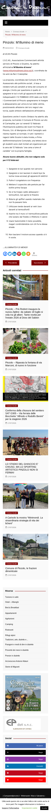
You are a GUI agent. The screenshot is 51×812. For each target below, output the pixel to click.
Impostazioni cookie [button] (29, 808)
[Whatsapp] (24, 254)
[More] (28, 254)
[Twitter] (10, 254)
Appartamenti (10, 613)
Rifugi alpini (10, 635)
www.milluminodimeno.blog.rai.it (18, 70)
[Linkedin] (14, 254)
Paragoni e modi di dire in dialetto (19, 644)
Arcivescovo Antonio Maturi (16, 661)
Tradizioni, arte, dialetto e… (16, 640)
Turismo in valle (12, 597)
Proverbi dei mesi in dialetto (17, 650)
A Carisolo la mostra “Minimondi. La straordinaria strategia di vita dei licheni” (24, 520)
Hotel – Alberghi (12, 602)
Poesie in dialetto (12, 656)
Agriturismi (9, 619)
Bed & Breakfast (12, 608)
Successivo (38, 263)
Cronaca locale (23, 48)
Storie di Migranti (12, 667)
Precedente (12, 263)
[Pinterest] (19, 254)
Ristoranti (9, 630)
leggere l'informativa (10, 808)
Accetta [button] (44, 808)
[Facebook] (5, 254)
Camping (9, 624)
